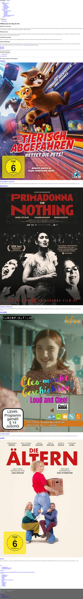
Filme (3, 2)
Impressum (5, 14)
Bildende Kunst (4, 576)
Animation (2, 60)
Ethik (3, 580)
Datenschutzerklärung (4, 597)
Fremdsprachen (4, 582)
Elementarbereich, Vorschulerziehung (7, 579)
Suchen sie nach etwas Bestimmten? (5, 50)
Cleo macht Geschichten (4, 433)
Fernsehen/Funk (4, 9)
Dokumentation (4, 185)
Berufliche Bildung (5, 575)
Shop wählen (2, 46)
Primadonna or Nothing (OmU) (6, 306)
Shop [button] (1, 565)
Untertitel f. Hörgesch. (19, 572)
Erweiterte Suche (4, 21)
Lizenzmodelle (6, 11)
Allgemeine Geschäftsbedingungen (9, 15)
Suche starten (2, 52)
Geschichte (3, 584)
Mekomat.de (6, 8)
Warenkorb (2, 570)
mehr (78, 183)
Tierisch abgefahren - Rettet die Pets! (7, 181)
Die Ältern (2, 558)
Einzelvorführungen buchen (6, 568)
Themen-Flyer (6, 5)
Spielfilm (2, 438)
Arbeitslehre (4, 574)
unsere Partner (6, 13)
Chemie (3, 578)
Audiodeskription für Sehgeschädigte (29, 572)
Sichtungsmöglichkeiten (7, 10)
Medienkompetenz (5, 6)
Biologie (3, 577)
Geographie (3, 583)
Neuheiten (5, 4)
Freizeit (3, 581)
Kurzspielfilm (3, 312)
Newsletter (5, 12)
